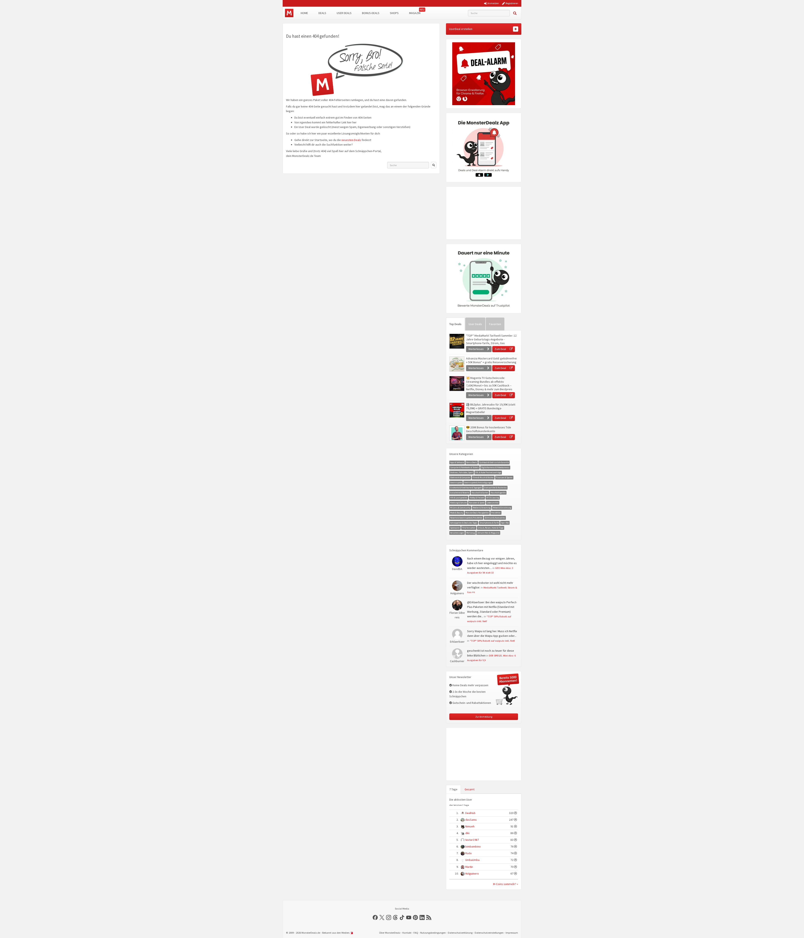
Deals (322, 13)
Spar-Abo (505, 522)
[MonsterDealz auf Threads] (395, 917)
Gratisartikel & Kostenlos (495, 487)
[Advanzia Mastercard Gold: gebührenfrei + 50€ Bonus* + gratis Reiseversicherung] (456, 364)
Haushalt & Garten (480, 492)
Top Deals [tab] (455, 324)
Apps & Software (457, 462)
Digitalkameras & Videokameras (495, 467)
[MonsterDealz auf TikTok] (402, 917)
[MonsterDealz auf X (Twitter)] (382, 917)
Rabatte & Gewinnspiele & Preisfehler (466, 517)
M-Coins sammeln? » (505, 884)
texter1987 (472, 840)
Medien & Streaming (482, 507)
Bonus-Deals (370, 13)
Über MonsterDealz (389, 932)
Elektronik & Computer (460, 477)
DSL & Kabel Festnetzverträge (488, 472)
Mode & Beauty (456, 512)
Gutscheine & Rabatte (459, 492)
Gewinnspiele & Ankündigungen (478, 482)
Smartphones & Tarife (489, 522)
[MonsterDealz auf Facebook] (375, 917)
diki (467, 833)
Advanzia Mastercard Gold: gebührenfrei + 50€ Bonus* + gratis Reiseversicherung (491, 360)
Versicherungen (457, 532)
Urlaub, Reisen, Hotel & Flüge (490, 527)
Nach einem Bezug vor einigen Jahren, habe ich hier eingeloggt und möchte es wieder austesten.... (492, 563)
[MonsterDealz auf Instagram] (388, 917)
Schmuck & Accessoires (495, 517)
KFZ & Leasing (492, 497)
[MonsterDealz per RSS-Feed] (428, 917)
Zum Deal (501, 349)
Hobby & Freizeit (477, 497)
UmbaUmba (472, 860)
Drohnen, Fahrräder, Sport (461, 472)
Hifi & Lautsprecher (458, 497)
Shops (394, 13)
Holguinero (472, 873)
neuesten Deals (351, 140)
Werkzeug (470, 532)
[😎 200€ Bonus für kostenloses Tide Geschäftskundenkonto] (456, 433)
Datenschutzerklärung (460, 932)
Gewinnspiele (456, 482)
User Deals (344, 13)
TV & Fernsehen (468, 527)
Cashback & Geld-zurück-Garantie (494, 462)
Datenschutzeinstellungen (489, 932)
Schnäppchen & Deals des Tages (463, 522)
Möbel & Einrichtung (502, 507)
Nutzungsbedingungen (433, 932)
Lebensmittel (493, 502)
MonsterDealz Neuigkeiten (477, 512)
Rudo (468, 853)
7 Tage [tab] (453, 789)
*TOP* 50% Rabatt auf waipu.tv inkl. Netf (492, 640)
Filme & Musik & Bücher (483, 477)
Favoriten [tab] (495, 324)
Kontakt (406, 932)
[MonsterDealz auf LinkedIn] (422, 917)
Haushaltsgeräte (498, 492)
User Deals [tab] (475, 324)
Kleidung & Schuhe (458, 502)
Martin (469, 867)
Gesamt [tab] (469, 789)
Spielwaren (455, 527)
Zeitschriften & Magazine (488, 532)
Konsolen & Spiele (476, 502)
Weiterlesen (476, 349)
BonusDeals (471, 462)
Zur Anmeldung (483, 716)
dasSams (471, 820)
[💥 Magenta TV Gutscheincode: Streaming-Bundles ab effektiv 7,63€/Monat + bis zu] (456, 383)
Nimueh (469, 826)
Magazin (414, 13)
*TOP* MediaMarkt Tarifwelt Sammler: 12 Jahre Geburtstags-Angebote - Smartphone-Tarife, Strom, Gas (491, 339)
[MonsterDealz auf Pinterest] (415, 917)
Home (304, 13)
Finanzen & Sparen (504, 477)
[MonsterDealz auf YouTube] (408, 917)
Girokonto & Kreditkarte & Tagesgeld (466, 487)
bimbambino (473, 846)
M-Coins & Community (460, 507)
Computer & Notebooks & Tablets (464, 467)
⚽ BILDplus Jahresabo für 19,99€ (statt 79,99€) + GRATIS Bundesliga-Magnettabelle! (490, 408)
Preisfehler (496, 512)
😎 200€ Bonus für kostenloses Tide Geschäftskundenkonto (488, 429)
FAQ (416, 932)
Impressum (512, 932)
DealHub (470, 813)
